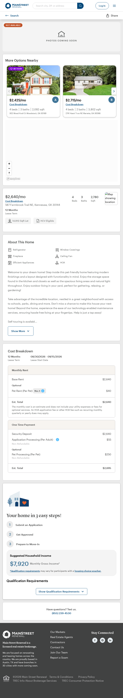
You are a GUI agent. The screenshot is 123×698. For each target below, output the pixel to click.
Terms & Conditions (61, 676)
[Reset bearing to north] (9, 173)
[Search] (80, 6)
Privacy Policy (86, 676)
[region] (61, 151)
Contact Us (57, 647)
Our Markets (57, 631)
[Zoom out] (9, 168)
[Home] (17, 6)
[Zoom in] (9, 163)
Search (14, 15)
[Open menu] (114, 5)
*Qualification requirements (25, 571)
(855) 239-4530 (61, 613)
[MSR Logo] (20, 634)
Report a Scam (59, 657)
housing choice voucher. (88, 571)
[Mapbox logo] (13, 179)
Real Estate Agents (61, 636)
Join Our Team (59, 652)
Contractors (57, 642)
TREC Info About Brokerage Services (35, 680)
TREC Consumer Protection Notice (83, 680)
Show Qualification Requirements (59, 591)
